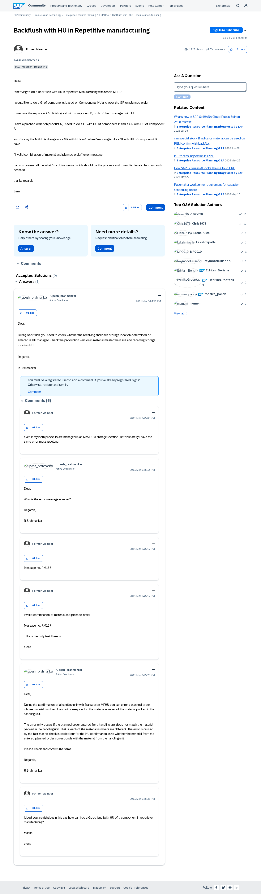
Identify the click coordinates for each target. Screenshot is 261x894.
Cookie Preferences (135, 887)
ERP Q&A (104, 15)
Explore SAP (224, 5)
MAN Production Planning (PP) (31, 67)
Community (37, 5)
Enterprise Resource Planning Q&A (200, 148)
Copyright (59, 887)
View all (179, 313)
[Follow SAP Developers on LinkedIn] (236, 887)
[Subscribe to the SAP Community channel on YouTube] (230, 887)
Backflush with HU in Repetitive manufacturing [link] (136, 15)
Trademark (99, 887)
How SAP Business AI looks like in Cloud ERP (204, 168)
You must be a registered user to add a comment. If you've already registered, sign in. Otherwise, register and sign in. (84, 382)
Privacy (26, 887)
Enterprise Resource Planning (80, 15)
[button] (231, 49)
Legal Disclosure (79, 887)
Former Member (36, 49)
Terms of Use (42, 887)
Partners (125, 5)
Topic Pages (175, 5)
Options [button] (244, 30)
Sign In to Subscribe (226, 30)
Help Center (156, 5)
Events (139, 5)
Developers (108, 5)
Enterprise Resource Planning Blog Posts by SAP (210, 126)
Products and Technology (66, 5)
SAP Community (22, 15)
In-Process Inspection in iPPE (194, 156)
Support (115, 887)
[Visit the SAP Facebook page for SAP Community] (216, 887)
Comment (155, 207)
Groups (91, 5)
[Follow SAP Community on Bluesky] (223, 887)
